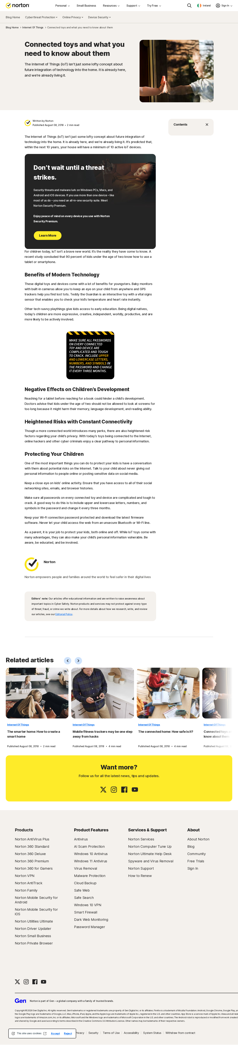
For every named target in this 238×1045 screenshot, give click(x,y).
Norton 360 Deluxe (30, 854)
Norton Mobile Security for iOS (36, 911)
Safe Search (84, 898)
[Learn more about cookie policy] (45, 1033)
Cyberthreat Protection (40, 17)
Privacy (79, 1032)
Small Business (86, 5)
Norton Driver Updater (33, 929)
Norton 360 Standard (32, 846)
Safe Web (82, 890)
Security (93, 1032)
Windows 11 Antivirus (90, 861)
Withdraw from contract (180, 1032)
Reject (68, 1033)
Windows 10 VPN (87, 905)
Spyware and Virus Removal (150, 861)
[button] (191, 124)
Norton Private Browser (34, 943)
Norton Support (141, 868)
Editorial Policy (63, 614)
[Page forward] (78, 660)
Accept (55, 1033)
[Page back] (67, 660)
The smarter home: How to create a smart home (33, 734)
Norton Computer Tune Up (150, 846)
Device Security (98, 17)
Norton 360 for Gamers (34, 868)
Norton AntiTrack (28, 883)
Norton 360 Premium (32, 861)
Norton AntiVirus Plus (32, 839)
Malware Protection (89, 876)
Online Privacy (71, 17)
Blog (190, 846)
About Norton (198, 839)
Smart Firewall (85, 912)
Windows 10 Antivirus (91, 854)
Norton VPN (24, 876)
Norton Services (141, 839)
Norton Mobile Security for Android (36, 900)
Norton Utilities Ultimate (34, 921)
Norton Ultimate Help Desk (150, 854)
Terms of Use (111, 1032)
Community (196, 854)
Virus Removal (85, 868)
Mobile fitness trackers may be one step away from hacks (102, 734)
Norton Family (26, 890)
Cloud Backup (85, 883)
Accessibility (131, 1032)
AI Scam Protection (89, 846)
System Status (152, 1032)
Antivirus (81, 839)
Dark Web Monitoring (91, 919)
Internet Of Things (18, 724)
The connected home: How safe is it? (165, 731)
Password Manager (89, 927)
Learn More (47, 235)
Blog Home (13, 17)
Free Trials (195, 861)
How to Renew (140, 876)
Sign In (192, 868)
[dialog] (42, 1033)
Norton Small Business (33, 936)
